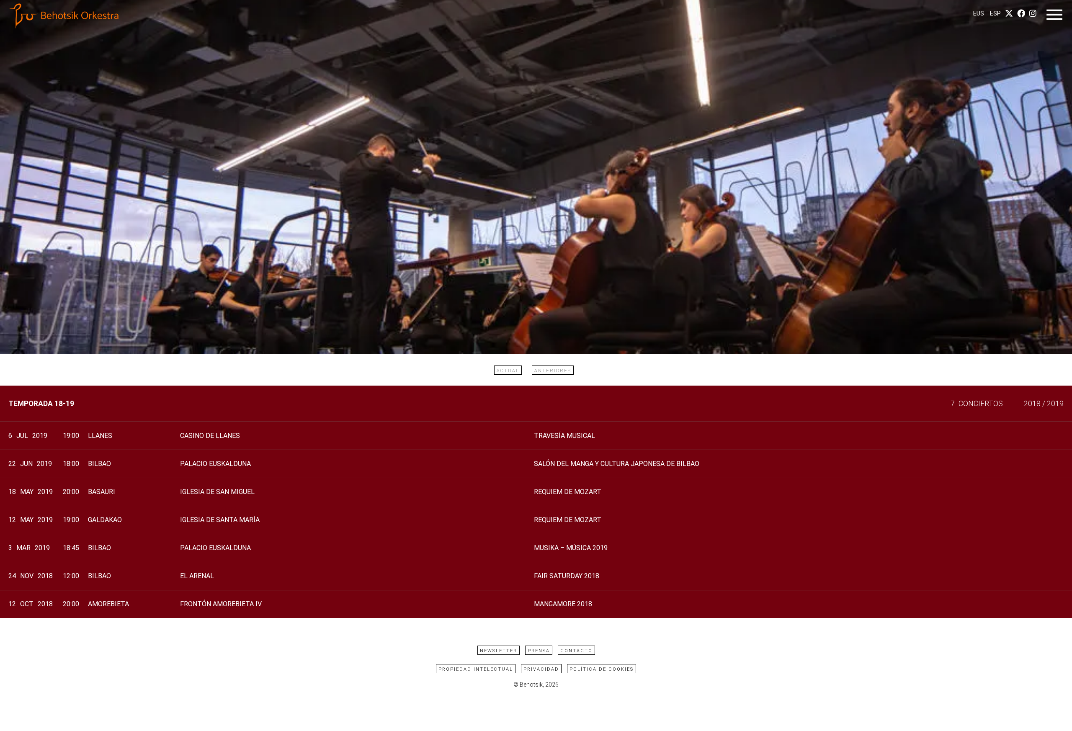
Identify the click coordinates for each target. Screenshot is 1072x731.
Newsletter (498, 651)
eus (978, 13)
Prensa (539, 651)
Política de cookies (602, 669)
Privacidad (541, 669)
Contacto (576, 651)
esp (995, 13)
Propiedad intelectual (475, 669)
